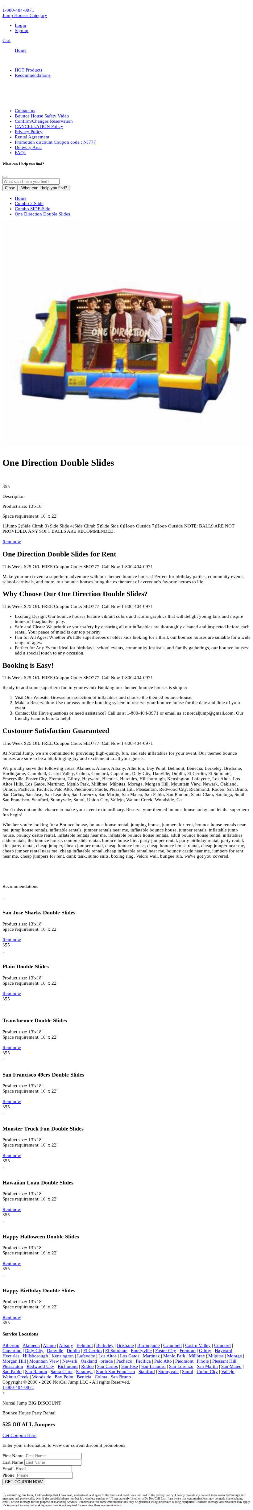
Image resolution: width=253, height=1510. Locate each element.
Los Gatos (129, 1355)
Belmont (85, 1345)
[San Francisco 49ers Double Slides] (3, 1058)
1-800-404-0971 (18, 10)
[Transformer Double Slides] (3, 1004)
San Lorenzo (181, 1366)
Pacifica (143, 1361)
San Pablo (12, 1371)
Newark (69, 1361)
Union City (207, 1371)
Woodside (41, 1376)
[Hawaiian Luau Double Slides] (3, 1165)
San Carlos (107, 1366)
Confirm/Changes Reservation (44, 121)
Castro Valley (198, 1345)
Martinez (151, 1355)
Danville (55, 1350)
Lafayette (86, 1355)
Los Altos (107, 1355)
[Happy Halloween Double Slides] (3, 1219)
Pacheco (124, 1361)
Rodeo (87, 1366)
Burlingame (148, 1345)
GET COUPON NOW (24, 1481)
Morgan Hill (14, 1361)
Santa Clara (62, 1371)
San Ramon (36, 1371)
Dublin (73, 1350)
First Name (13, 1455)
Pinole (203, 1361)
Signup (21, 30)
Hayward (223, 1350)
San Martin (207, 1366)
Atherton (10, 1345)
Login (20, 25)
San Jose (129, 1366)
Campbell (172, 1345)
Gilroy (205, 1350)
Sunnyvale (168, 1371)
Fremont (188, 1350)
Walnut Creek (15, 1376)
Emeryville (141, 1350)
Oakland (89, 1361)
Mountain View (44, 1361)
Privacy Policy (29, 131)
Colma (101, 1376)
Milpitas (216, 1355)
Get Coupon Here (19, 1435)
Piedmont (184, 1361)
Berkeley (105, 1345)
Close (10, 188)
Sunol (187, 1371)
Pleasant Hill (224, 1361)
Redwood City (40, 1366)
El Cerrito (92, 1350)
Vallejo (227, 1371)
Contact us (25, 110)
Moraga (234, 1355)
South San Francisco (115, 1371)
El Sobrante (116, 1350)
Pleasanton (12, 1366)
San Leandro (153, 1366)
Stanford (147, 1371)
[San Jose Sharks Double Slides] (3, 896)
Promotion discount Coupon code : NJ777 (55, 142)
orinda (107, 1361)
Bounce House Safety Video (42, 115)
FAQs (20, 152)
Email (8, 1468)
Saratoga (84, 1371)
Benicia (84, 1376)
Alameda (31, 1345)
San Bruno (121, 1376)
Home (21, 50)
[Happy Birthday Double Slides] (3, 1273)
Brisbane (125, 1345)
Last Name (13, 1462)
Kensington (63, 1355)
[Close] (4, 177)
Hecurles (10, 1355)
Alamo (49, 1345)
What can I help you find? (44, 188)
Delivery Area (28, 147)
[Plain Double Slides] (3, 950)
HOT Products (28, 70)
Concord (222, 1345)
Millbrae (197, 1355)
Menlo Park (174, 1355)
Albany (66, 1345)
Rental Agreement (32, 136)
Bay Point (64, 1376)
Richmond (68, 1366)
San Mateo (231, 1366)
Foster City (165, 1350)
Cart (6, 40)
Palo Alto (163, 1361)
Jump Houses (24, 15)
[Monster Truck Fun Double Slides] (3, 1112)
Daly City (34, 1350)
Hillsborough (35, 1355)
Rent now (11, 541)
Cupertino (12, 1350)
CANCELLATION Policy (39, 126)
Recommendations (33, 75)
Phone (9, 1475)
